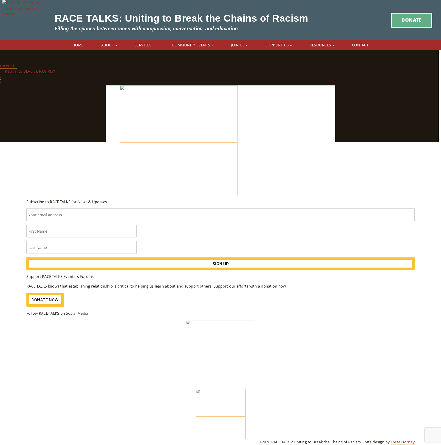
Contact (360, 45)
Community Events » (192, 45)
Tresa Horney (403, 442)
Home (78, 45)
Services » (145, 45)
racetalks (8, 65)
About (109, 45)
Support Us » (279, 45)
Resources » (321, 45)
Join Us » (239, 45)
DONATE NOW (45, 299)
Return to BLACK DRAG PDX (27, 71)
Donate (411, 20)
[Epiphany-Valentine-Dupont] (178, 140)
